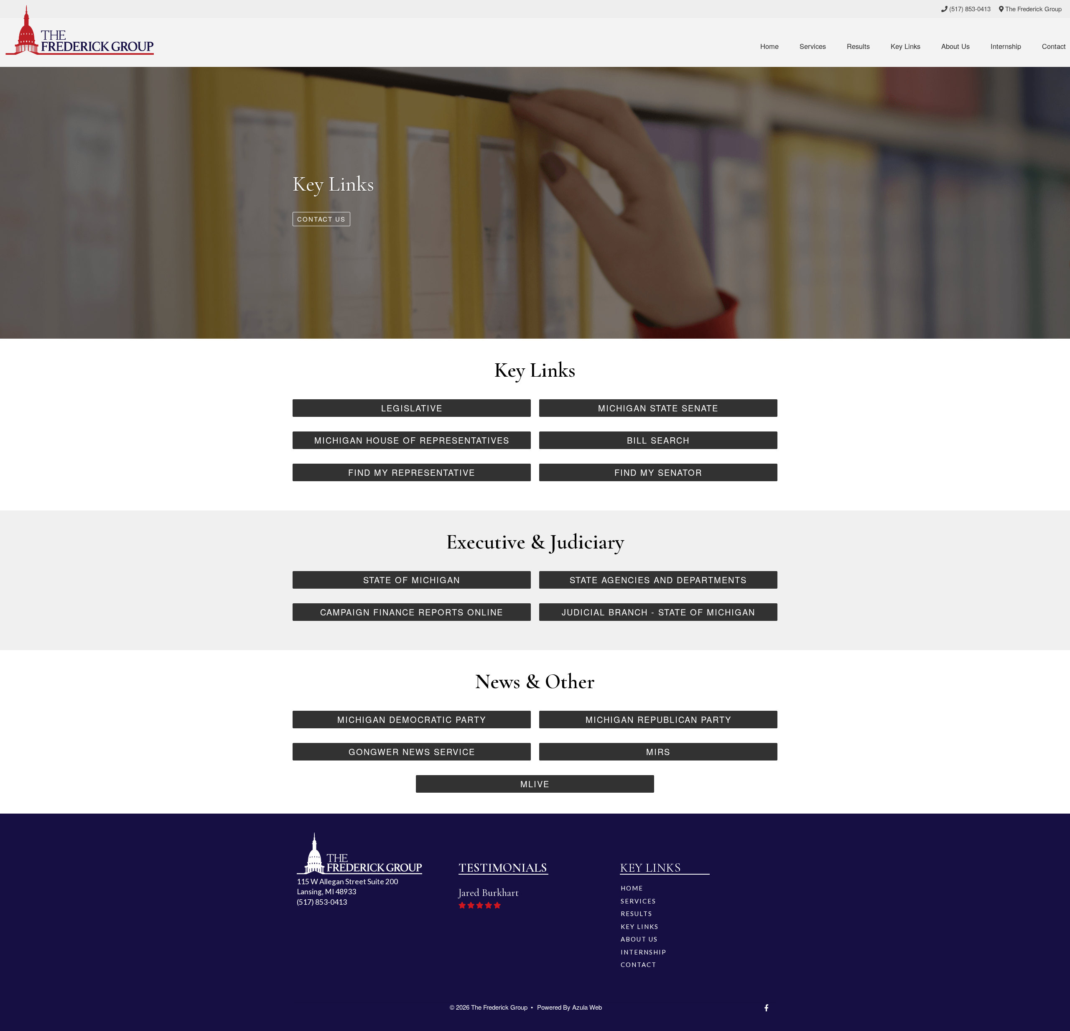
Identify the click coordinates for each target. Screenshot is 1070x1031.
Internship (1006, 46)
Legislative (412, 408)
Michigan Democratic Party (411, 719)
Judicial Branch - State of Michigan (658, 612)
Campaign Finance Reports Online (411, 612)
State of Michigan (411, 580)
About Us (955, 46)
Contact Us (321, 218)
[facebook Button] (765, 1007)
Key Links (905, 46)
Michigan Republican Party (658, 719)
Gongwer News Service (412, 751)
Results (858, 46)
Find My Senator (658, 472)
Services (813, 46)
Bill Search (658, 440)
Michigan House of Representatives (412, 440)
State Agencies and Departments (658, 580)
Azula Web (587, 1007)
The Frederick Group (1033, 8)
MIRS (658, 751)
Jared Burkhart (62, 892)
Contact (1054, 46)
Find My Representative (411, 472)
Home (769, 46)
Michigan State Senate (658, 408)
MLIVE (535, 784)
